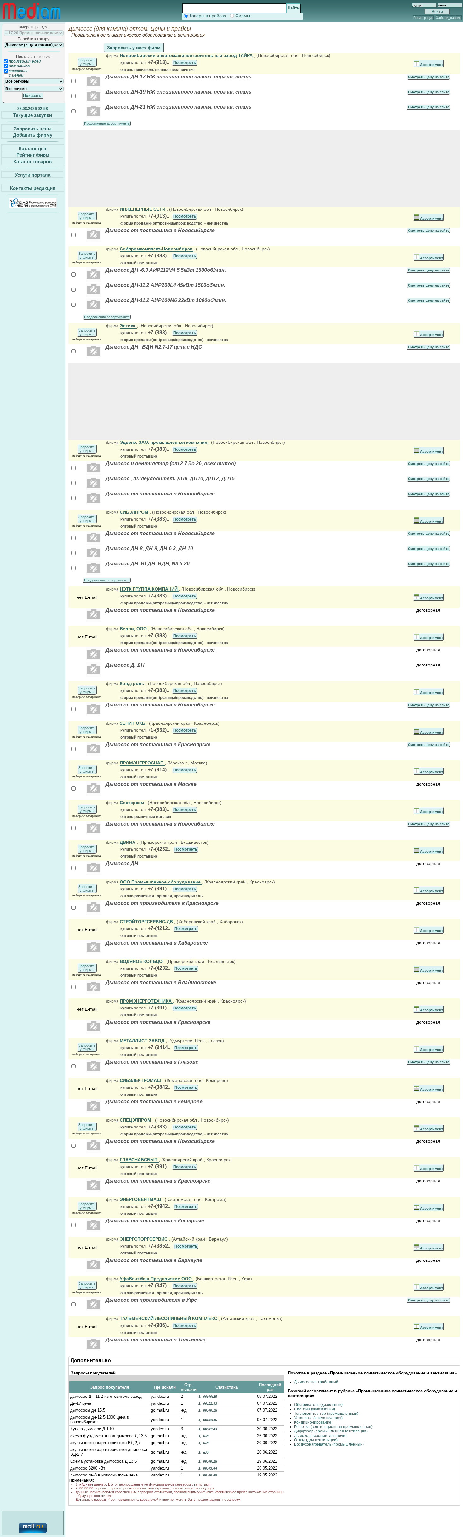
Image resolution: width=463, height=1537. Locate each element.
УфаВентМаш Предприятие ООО (156, 1278)
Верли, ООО (134, 628)
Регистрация (423, 18)
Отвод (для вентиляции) (316, 1440)
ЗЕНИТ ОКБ (133, 723)
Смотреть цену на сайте (428, 77)
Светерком (132, 802)
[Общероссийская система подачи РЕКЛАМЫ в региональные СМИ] (32, 206)
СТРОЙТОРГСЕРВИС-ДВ (147, 921)
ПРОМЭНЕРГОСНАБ (142, 762)
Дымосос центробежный (316, 1382)
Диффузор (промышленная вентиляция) (331, 1431)
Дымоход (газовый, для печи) (320, 1435)
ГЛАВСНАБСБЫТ (139, 1159)
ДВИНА (128, 842)
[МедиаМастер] (31, 20)
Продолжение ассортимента (106, 123)
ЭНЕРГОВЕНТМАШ (141, 1199)
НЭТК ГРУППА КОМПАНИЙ (149, 588)
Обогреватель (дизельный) (318, 1405)
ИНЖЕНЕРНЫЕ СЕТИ (143, 209)
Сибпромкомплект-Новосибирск (156, 248)
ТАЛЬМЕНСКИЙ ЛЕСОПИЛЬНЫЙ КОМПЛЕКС (169, 1318)
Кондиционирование (312, 1422)
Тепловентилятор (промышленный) (326, 1413)
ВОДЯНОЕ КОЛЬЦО (142, 961)
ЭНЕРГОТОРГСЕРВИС (144, 1239)
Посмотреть (184, 62)
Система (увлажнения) (314, 1409)
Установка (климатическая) (318, 1418)
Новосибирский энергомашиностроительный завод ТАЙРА (187, 55)
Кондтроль (133, 683)
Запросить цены (33, 128)
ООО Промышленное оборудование (161, 881)
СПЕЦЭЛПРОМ (136, 1120)
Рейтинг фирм (32, 154)
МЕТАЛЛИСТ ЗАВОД (143, 1040)
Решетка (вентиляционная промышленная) (333, 1427)
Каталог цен (32, 148)
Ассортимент (431, 64)
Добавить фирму (32, 135)
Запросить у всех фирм (133, 47)
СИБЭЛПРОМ (135, 512)
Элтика (128, 325)
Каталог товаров (33, 161)
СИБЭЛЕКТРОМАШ (141, 1080)
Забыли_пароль (448, 18)
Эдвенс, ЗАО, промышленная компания (164, 442)
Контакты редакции (32, 188)
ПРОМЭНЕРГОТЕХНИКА (146, 1000)
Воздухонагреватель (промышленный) (329, 1444)
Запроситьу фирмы (86, 62)
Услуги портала (32, 174)
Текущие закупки (32, 115)
